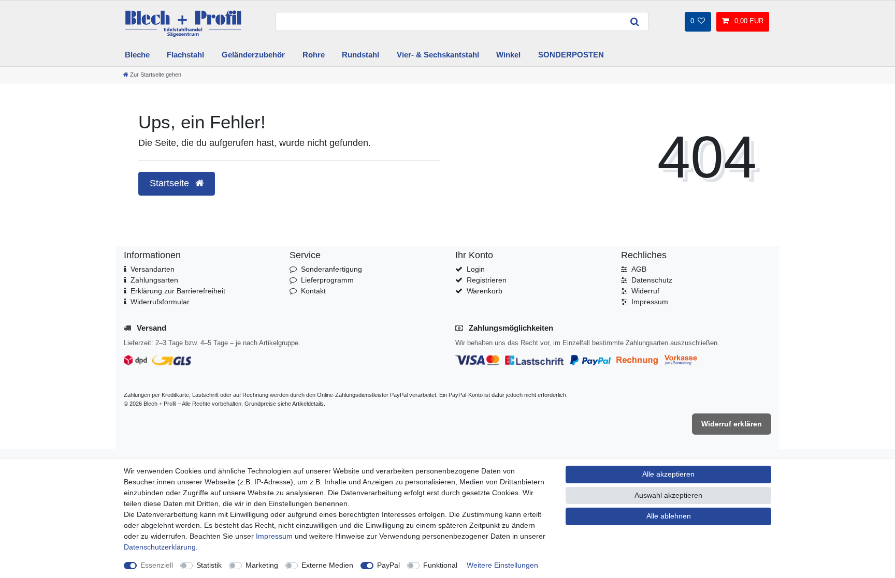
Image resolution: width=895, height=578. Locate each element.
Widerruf (645, 291)
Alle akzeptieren (668, 474)
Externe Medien (327, 565)
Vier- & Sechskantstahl (438, 54)
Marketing (262, 565)
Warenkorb (484, 291)
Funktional (440, 565)
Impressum (649, 302)
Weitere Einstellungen (502, 565)
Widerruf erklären (731, 424)
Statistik (209, 565)
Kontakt (313, 291)
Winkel (508, 54)
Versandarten (153, 269)
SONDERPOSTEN (571, 54)
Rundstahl (360, 54)
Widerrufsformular (160, 302)
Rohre (313, 54)
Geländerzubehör (253, 54)
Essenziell (156, 565)
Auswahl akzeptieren (668, 495)
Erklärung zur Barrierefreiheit (178, 291)
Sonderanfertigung (331, 269)
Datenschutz (651, 280)
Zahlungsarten (154, 280)
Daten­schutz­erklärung (160, 547)
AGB (638, 269)
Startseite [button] (171, 183)
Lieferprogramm (327, 280)
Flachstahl (185, 54)
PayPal (388, 565)
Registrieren (487, 280)
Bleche (137, 54)
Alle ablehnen (668, 516)
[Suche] (635, 21)
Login (476, 269)
